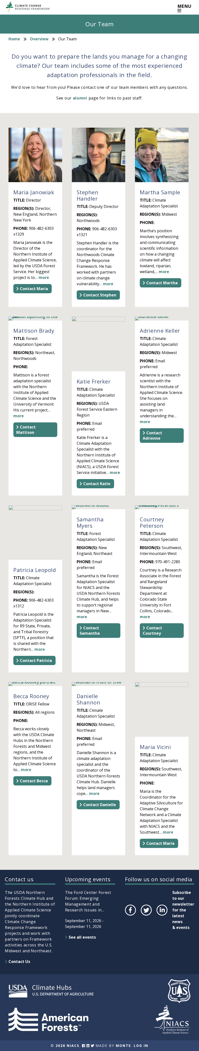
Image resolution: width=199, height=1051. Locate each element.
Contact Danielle (99, 804)
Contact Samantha (90, 630)
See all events (82, 937)
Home (14, 39)
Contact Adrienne (152, 435)
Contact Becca (34, 781)
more (44, 277)
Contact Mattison (26, 429)
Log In (141, 1045)
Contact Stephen (99, 295)
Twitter (146, 915)
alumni (81, 98)
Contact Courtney (152, 630)
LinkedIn (161, 915)
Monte (123, 1045)
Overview (39, 39)
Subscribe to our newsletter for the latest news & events (183, 910)
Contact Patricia (36, 660)
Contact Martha (162, 282)
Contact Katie (96, 483)
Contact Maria (34, 288)
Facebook (130, 915)
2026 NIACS (67, 1045)
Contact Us (19, 961)
